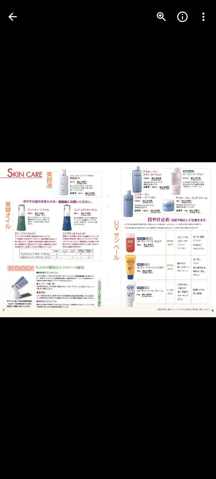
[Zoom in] (161, 16)
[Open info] (182, 16)
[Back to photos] (12, 16)
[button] (29, 239)
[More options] (203, 16)
